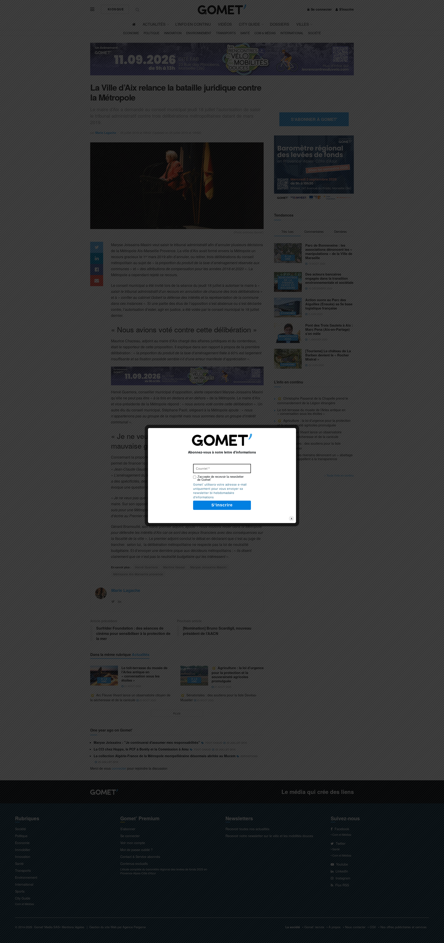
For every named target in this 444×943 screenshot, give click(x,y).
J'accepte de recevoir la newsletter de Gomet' (220, 478)
